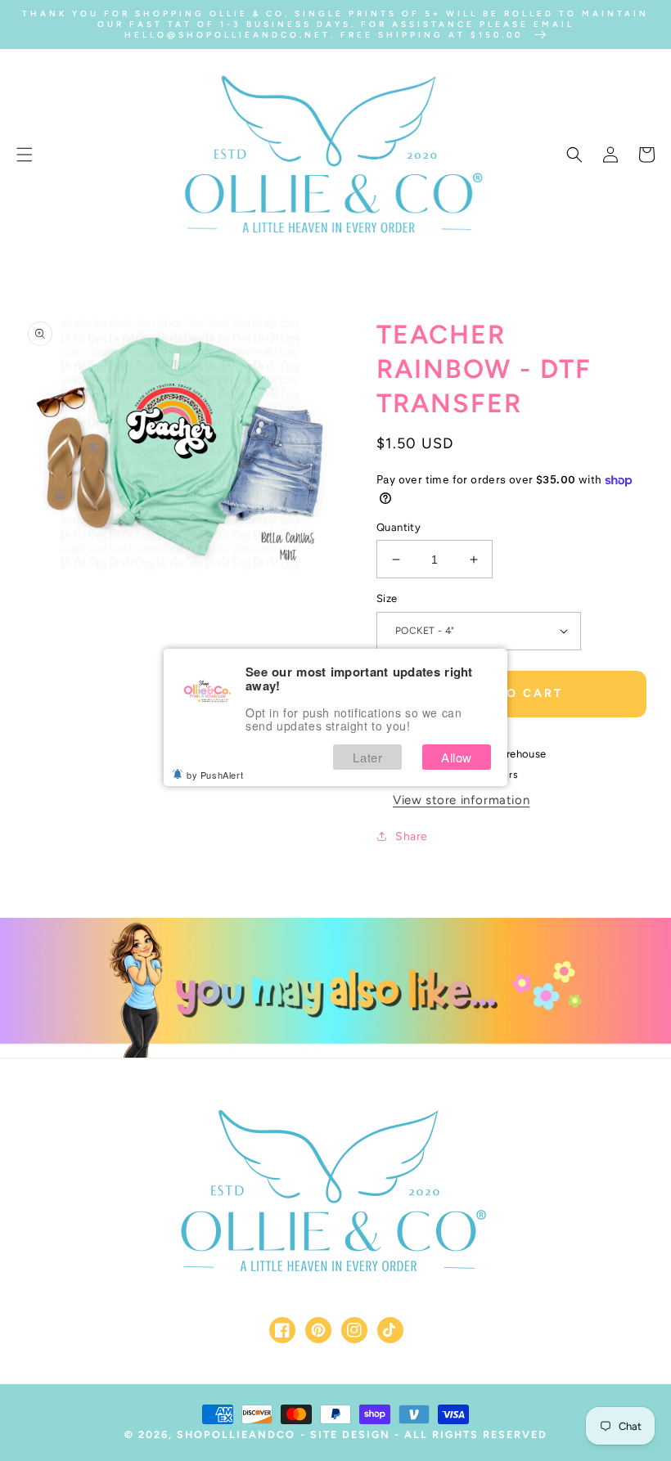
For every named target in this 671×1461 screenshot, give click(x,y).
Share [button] (411, 836)
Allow (456, 757)
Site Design (350, 1434)
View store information (461, 800)
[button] (25, 155)
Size (387, 598)
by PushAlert (215, 774)
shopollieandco (236, 1434)
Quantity (398, 527)
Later (367, 757)
